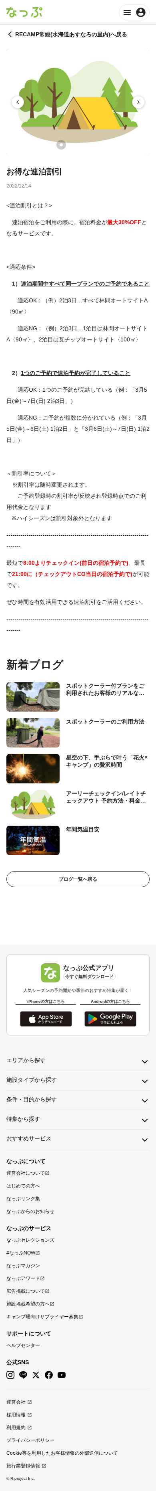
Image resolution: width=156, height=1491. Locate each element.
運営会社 (16, 1402)
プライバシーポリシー (30, 1440)
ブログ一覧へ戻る (78, 879)
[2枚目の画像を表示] (72, 145)
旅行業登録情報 (23, 1466)
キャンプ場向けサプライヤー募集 (42, 1316)
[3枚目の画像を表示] (83, 145)
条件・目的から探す (31, 1099)
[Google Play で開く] (110, 1019)
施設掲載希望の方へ (28, 1304)
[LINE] (23, 1375)
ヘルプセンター (23, 1345)
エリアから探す (26, 1060)
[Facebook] (49, 1375)
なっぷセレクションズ (30, 1240)
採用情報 (16, 1415)
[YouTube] (62, 1375)
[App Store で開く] (46, 1019)
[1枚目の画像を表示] (61, 145)
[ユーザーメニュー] (134, 12)
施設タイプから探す (31, 1080)
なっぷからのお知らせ (30, 1211)
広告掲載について (25, 1291)
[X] (36, 1375)
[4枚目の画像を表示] (95, 145)
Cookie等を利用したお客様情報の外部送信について (62, 1453)
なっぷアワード (23, 1278)
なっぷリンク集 (23, 1198)
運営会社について (25, 1173)
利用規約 (16, 1427)
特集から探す (23, 1119)
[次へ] (138, 102)
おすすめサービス (28, 1138)
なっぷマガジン (23, 1265)
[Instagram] (10, 1375)
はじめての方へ (23, 1186)
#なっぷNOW (20, 1253)
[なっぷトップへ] (24, 12)
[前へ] (17, 102)
